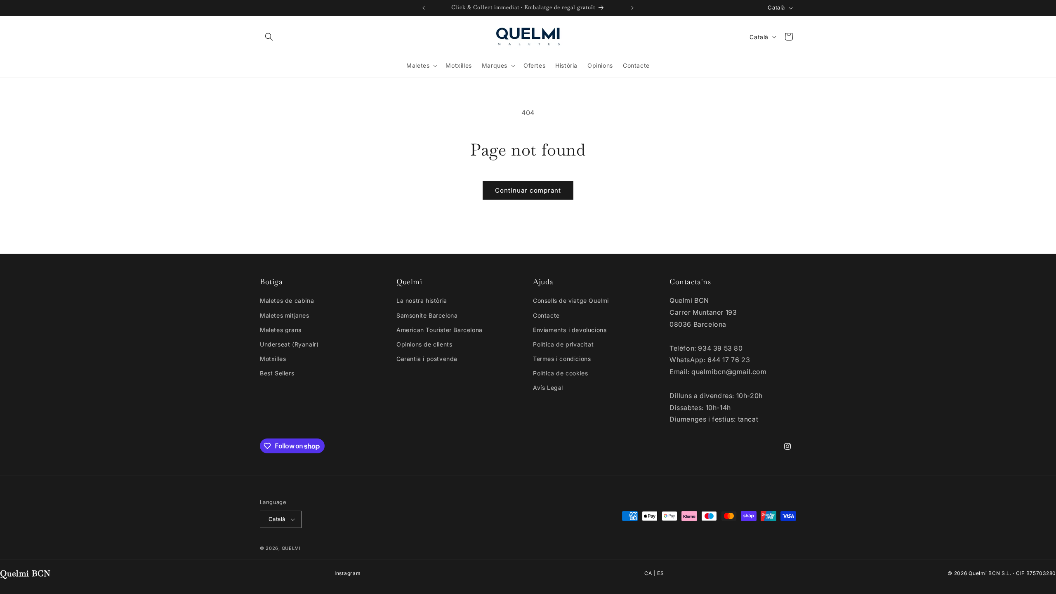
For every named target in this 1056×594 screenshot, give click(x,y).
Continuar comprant (528, 190)
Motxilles (273, 358)
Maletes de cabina (287, 300)
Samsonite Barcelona (426, 315)
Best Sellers (277, 373)
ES (660, 573)
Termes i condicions (562, 358)
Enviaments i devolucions (569, 329)
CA (648, 573)
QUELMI (291, 548)
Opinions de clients (424, 344)
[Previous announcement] (424, 8)
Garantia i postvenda (426, 358)
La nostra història (421, 300)
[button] (269, 37)
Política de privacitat (563, 344)
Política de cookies (560, 373)
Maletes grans (281, 329)
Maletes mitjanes (284, 315)
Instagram (348, 573)
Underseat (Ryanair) (289, 344)
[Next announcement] (632, 8)
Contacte (546, 315)
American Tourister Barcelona (439, 329)
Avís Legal (548, 387)
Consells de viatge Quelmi (571, 300)
